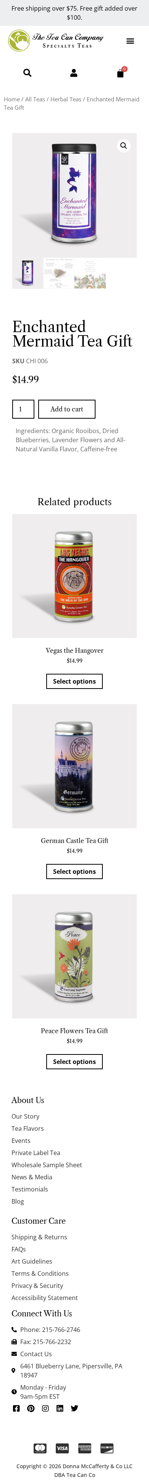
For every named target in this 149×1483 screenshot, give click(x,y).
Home (12, 99)
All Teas (35, 99)
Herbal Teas (65, 99)
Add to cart (66, 409)
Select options (74, 681)
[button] (130, 40)
